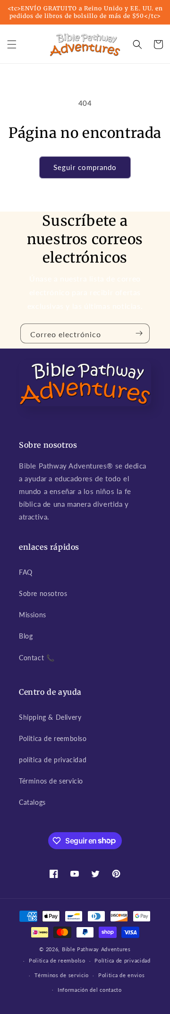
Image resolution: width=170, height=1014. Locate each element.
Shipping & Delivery (50, 717)
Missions (32, 615)
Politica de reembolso (53, 738)
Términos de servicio (51, 781)
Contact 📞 (36, 658)
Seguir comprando (85, 167)
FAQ (26, 572)
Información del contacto (90, 990)
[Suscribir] (138, 333)
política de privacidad (52, 760)
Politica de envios (121, 975)
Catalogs (32, 802)
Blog (26, 636)
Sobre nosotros (43, 593)
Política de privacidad (122, 960)
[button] (11, 44)
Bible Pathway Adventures (96, 949)
